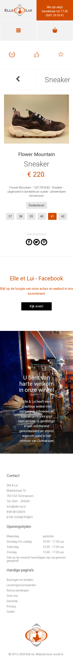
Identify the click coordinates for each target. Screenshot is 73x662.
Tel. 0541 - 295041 (18, 501)
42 (62, 216)
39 (31, 216)
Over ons (12, 595)
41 (52, 216)
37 (10, 216)
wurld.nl (58, 654)
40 (41, 216)
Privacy (11, 606)
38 (20, 216)
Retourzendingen (18, 590)
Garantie (12, 601)
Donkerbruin (36, 205)
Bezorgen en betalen (20, 579)
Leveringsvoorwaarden (21, 585)
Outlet (11, 611)
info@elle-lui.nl (16, 506)
